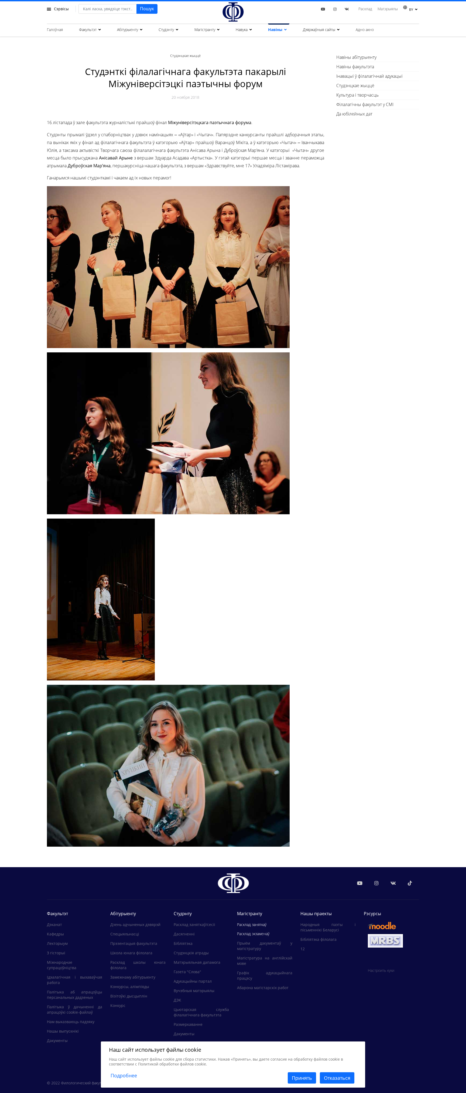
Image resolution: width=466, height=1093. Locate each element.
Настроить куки (381, 970)
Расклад (365, 8)
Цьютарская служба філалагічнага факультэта (201, 1012)
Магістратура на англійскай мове (264, 960)
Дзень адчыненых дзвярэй (135, 924)
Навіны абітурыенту (356, 57)
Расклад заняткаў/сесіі (194, 924)
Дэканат (54, 924)
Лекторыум (57, 943)
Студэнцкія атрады (191, 952)
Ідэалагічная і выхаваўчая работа (74, 980)
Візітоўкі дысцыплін (128, 996)
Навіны (275, 29)
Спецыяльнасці (124, 934)
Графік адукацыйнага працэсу (264, 975)
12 (302, 948)
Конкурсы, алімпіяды (129, 986)
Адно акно (365, 29)
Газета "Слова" (187, 971)
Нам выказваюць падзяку (70, 1021)
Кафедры (55, 934)
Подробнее (124, 1075)
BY (411, 9)
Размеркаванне (188, 1024)
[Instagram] (335, 9)
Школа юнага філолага (131, 952)
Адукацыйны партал (193, 981)
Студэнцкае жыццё (355, 85)
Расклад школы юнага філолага (138, 965)
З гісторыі (56, 952)
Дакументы (57, 1040)
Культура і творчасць (357, 95)
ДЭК (177, 1000)
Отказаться (337, 1078)
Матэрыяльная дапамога (197, 962)
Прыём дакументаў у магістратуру (264, 946)
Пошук (147, 9)
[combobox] (107, 9)
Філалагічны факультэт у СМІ (364, 104)
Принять (302, 1078)
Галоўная (55, 29)
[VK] (347, 9)
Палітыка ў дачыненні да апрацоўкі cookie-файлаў (74, 1009)
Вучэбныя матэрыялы (194, 990)
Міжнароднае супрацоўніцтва (61, 965)
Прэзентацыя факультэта (133, 943)
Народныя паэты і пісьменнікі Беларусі (328, 927)
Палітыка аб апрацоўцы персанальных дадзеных (74, 994)
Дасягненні (184, 934)
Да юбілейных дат (354, 114)
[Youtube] (323, 9)
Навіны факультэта (355, 67)
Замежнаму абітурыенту (132, 977)
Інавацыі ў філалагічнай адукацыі (369, 76)
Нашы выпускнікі (63, 1031)
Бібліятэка (183, 943)
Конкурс (117, 1005)
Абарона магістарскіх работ (263, 987)
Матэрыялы (388, 8)
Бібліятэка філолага (318, 939)
